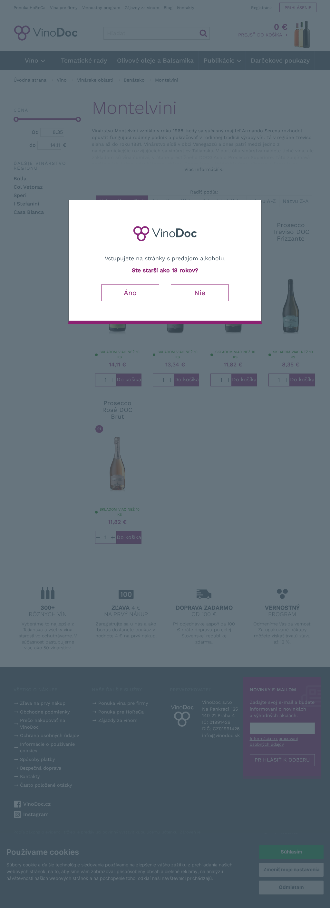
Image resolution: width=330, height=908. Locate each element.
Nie (199, 293)
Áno (130, 293)
